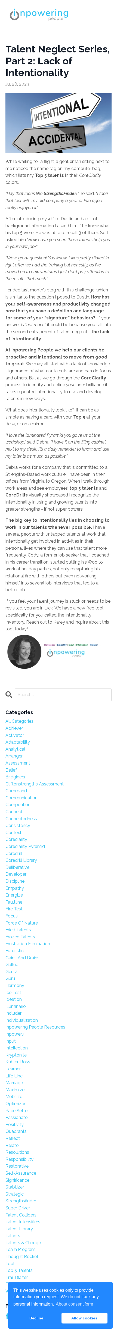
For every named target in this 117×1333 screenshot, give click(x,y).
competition (17, 804)
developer (15, 874)
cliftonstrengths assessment (34, 784)
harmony (14, 985)
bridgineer (15, 776)
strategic (14, 1194)
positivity (14, 1124)
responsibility (19, 1159)
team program (20, 1249)
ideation (13, 999)
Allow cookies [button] (84, 1318)
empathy (14, 888)
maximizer (15, 1089)
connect (14, 811)
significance (17, 1180)
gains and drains (22, 957)
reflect (12, 1138)
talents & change (23, 1242)
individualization (21, 1020)
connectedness (21, 818)
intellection (16, 1048)
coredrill (13, 853)
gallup (12, 964)
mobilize (13, 1096)
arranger (14, 756)
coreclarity (16, 839)
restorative (17, 1166)
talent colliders (20, 1215)
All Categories (19, 721)
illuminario (15, 1006)
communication (21, 797)
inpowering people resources (35, 1027)
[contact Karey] (58, 653)
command (16, 790)
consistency (17, 825)
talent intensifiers (22, 1221)
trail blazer (16, 1277)
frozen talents (20, 936)
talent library (19, 1228)
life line (14, 1076)
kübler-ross (17, 1061)
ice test (13, 992)
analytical (15, 749)
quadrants (16, 1131)
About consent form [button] (74, 1304)
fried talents (18, 929)
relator (12, 1145)
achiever (14, 728)
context (13, 832)
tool (9, 1263)
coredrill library (21, 860)
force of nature (21, 923)
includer (13, 1013)
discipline (14, 881)
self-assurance (20, 1173)
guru (10, 978)
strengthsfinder (20, 1200)
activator (14, 735)
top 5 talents (19, 1270)
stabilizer (14, 1187)
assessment (17, 763)
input (10, 1041)
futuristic (14, 950)
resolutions (17, 1152)
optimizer (15, 1103)
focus (11, 916)
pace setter (17, 1110)
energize (14, 895)
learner (13, 1068)
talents (12, 1235)
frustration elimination (27, 943)
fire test (14, 908)
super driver (17, 1208)
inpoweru (14, 1034)
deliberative (17, 867)
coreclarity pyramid (25, 846)
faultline (13, 902)
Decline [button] (36, 1318)
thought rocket (21, 1256)
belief (11, 770)
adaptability (17, 742)
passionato (16, 1117)
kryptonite (16, 1055)
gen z (11, 971)
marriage (14, 1082)
